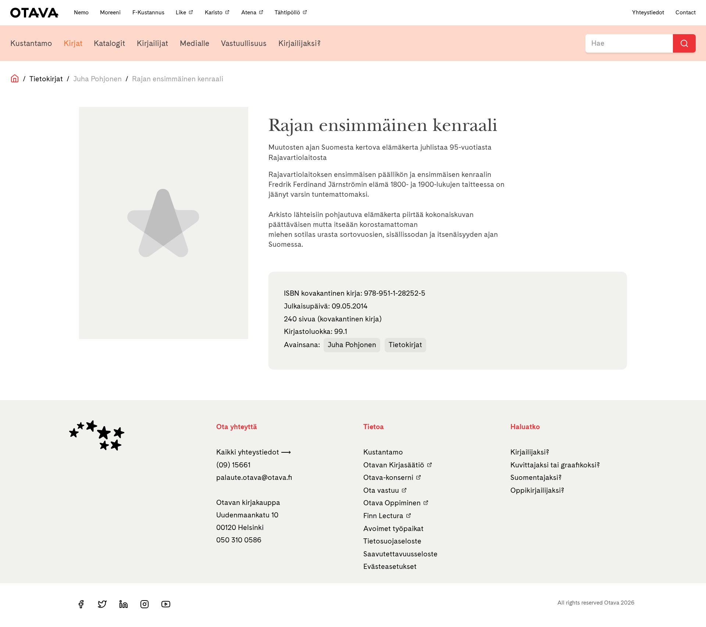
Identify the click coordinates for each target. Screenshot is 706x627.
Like (181, 12)
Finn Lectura (383, 515)
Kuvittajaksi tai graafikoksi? (555, 464)
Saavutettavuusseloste (400, 553)
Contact (685, 12)
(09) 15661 (233, 464)
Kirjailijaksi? (299, 43)
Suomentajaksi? (536, 477)
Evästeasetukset (390, 566)
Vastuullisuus (244, 43)
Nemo (82, 12)
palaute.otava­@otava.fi (254, 477)
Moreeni (111, 12)
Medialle (194, 43)
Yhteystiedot (648, 12)
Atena (248, 12)
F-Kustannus (149, 12)
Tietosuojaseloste (392, 541)
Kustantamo (31, 43)
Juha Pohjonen (352, 344)
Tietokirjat (46, 78)
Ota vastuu (381, 490)
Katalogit (109, 43)
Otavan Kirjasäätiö (393, 464)
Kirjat (73, 43)
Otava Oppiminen (392, 502)
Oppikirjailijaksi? (537, 490)
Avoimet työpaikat (393, 528)
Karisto (213, 12)
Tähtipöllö (287, 12)
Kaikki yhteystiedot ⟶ (253, 452)
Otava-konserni (388, 477)
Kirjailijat (152, 43)
